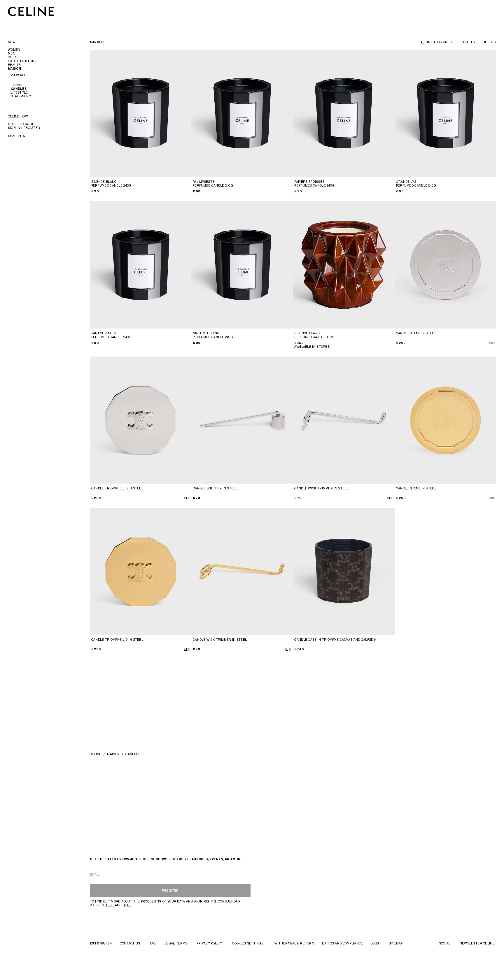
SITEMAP (396, 943)
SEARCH (15, 136)
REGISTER (170, 890)
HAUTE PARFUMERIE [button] (24, 61)
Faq (153, 943)
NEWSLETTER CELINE (477, 943)
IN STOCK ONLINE (441, 42)
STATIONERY (21, 96)
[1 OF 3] (344, 420)
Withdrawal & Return (294, 943)
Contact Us (130, 943)
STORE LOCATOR (21, 124)
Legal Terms (175, 943)
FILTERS (489, 42)
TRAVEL (17, 85)
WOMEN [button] (14, 49)
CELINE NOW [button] (18, 116)
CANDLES (19, 89)
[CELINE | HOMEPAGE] (31, 11)
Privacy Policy (209, 943)
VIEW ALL (18, 75)
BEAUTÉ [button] (14, 64)
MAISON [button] (14, 69)
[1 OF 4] (141, 113)
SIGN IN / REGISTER (24, 127)
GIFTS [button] (13, 57)
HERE (109, 905)
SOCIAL (444, 943)
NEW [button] (11, 42)
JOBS (375, 943)
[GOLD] (493, 343)
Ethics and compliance (342, 943)
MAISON (113, 754)
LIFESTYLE (19, 92)
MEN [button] (11, 53)
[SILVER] (490, 343)
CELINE (96, 754)
